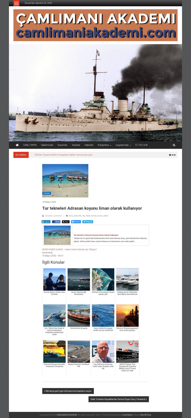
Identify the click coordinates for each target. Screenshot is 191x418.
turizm (100, 216)
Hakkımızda (47, 145)
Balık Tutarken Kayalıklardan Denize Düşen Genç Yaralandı (118, 399)
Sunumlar (62, 145)
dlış (83, 216)
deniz (71, 216)
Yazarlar (76, 145)
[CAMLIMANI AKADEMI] (17, 145)
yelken (105, 216)
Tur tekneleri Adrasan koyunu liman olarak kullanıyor (96, 235)
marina (93, 216)
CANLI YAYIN (30, 145)
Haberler (89, 145)
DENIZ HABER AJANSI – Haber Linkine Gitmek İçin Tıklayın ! (69, 249)
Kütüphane (103, 145)
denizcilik (77, 216)
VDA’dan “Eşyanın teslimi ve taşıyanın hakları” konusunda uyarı (63, 155)
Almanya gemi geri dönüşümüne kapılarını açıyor (69, 391)
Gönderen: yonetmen (53, 216)
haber (88, 216)
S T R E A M (141, 145)
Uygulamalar (122, 145)
